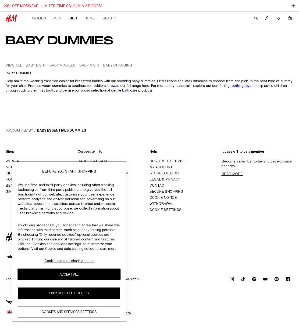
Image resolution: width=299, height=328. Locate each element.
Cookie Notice (163, 197)
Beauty (109, 18)
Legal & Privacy (165, 179)
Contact (158, 185)
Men (57, 18)
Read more (232, 174)
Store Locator (164, 173)
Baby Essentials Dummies (61, 130)
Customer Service (168, 161)
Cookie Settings (166, 210)
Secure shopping (166, 191)
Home (89, 18)
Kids (73, 18)
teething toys (241, 86)
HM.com (13, 130)
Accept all (69, 274)
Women (39, 18)
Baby (28, 130)
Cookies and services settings (69, 312)
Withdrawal (161, 204)
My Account (161, 167)
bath (125, 90)
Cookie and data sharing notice (69, 261)
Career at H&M (92, 161)
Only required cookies (69, 293)
